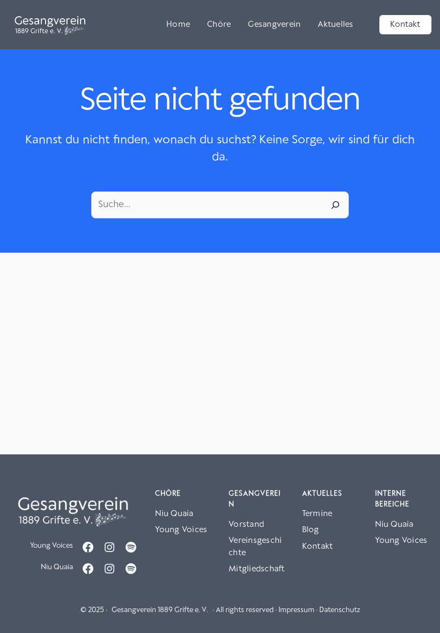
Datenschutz (339, 610)
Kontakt (405, 24)
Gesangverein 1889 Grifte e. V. (160, 610)
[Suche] (335, 205)
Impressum (296, 610)
